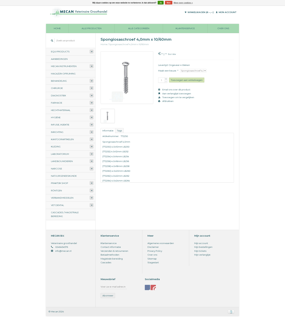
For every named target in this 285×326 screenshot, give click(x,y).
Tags (119, 130)
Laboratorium (60, 154)
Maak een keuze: (168, 70)
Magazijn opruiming (63, 73)
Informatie (107, 130)
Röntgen (56, 190)
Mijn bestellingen (203, 247)
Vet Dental (57, 205)
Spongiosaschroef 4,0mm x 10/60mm (129, 44)
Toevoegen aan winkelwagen (187, 80)
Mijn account (227, 12)
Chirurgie (57, 88)
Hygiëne (56, 117)
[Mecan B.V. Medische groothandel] (101, 12)
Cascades (106, 262)
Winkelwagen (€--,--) (200, 12)
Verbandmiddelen (62, 197)
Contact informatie (111, 247)
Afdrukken (168, 101)
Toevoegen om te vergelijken (178, 97)
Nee (169, 3)
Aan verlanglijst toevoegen (176, 93)
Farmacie (56, 102)
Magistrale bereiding (112, 258)
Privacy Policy (154, 251)
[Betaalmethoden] (231, 311)
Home (57, 28)
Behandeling (59, 81)
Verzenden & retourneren (114, 251)
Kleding (56, 146)
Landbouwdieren (62, 161)
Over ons (223, 28)
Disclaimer (153, 247)
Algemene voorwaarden (160, 243)
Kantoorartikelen (62, 139)
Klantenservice (185, 28)
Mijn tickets (200, 251)
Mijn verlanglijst (202, 254)
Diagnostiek (58, 95)
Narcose (56, 168)
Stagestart (153, 262)
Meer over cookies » (183, 3)
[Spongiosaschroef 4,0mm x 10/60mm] (127, 78)
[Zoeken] (52, 40)
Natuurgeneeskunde (64, 176)
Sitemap (152, 258)
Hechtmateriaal (60, 110)
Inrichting (57, 132)
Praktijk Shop (59, 183)
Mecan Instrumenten (64, 66)
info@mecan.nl (63, 251)
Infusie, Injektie (60, 124)
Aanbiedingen (59, 59)
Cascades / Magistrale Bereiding (65, 214)
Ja (160, 3)
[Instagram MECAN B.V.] (153, 287)
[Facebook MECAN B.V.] (147, 287)
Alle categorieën (138, 28)
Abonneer (107, 295)
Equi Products (60, 51)
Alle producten (91, 28)
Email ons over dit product (176, 89)
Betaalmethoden (110, 254)
